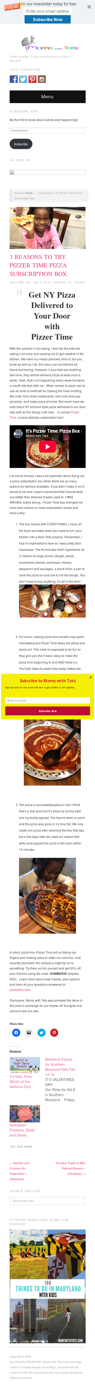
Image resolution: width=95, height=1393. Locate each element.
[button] (47, 680)
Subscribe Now (47, 711)
